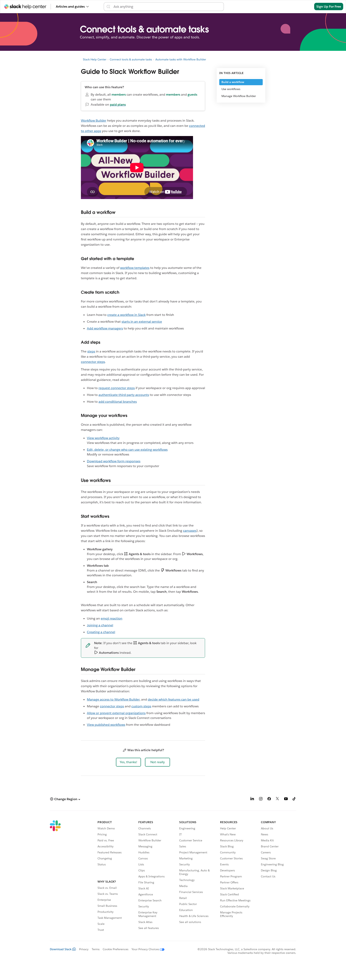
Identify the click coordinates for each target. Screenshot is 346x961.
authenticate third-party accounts (124, 395)
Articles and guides (70, 6)
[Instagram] (261, 799)
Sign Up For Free (328, 6)
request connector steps (117, 388)
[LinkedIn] (252, 799)
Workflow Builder (93, 120)
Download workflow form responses (113, 461)
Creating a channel (101, 632)
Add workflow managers (105, 328)
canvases (189, 531)
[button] (128, 762)
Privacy (84, 949)
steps (91, 351)
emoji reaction (111, 618)
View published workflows (106, 725)
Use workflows (230, 89)
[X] (277, 799)
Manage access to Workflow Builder (113, 699)
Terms (96, 949)
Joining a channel (100, 625)
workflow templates (134, 268)
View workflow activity (103, 438)
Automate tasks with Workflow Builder (180, 59)
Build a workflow (232, 82)
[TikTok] (294, 799)
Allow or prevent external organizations (116, 713)
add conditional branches (118, 401)
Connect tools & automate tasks (131, 59)
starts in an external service (142, 321)
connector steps (93, 362)
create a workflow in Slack (126, 315)
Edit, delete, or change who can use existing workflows (127, 449)
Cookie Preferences (115, 949)
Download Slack (60, 949)
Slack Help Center (94, 59)
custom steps (141, 706)
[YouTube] (286, 799)
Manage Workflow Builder (238, 96)
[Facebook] (269, 799)
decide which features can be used (173, 699)
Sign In (304, 6)
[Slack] (55, 876)
